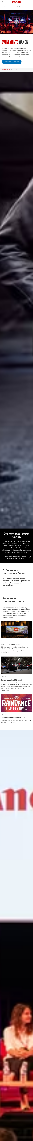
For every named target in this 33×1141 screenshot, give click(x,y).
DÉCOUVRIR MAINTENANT (12, 62)
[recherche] (2, 2)
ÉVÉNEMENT (4, 641)
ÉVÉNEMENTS (6, 37)
